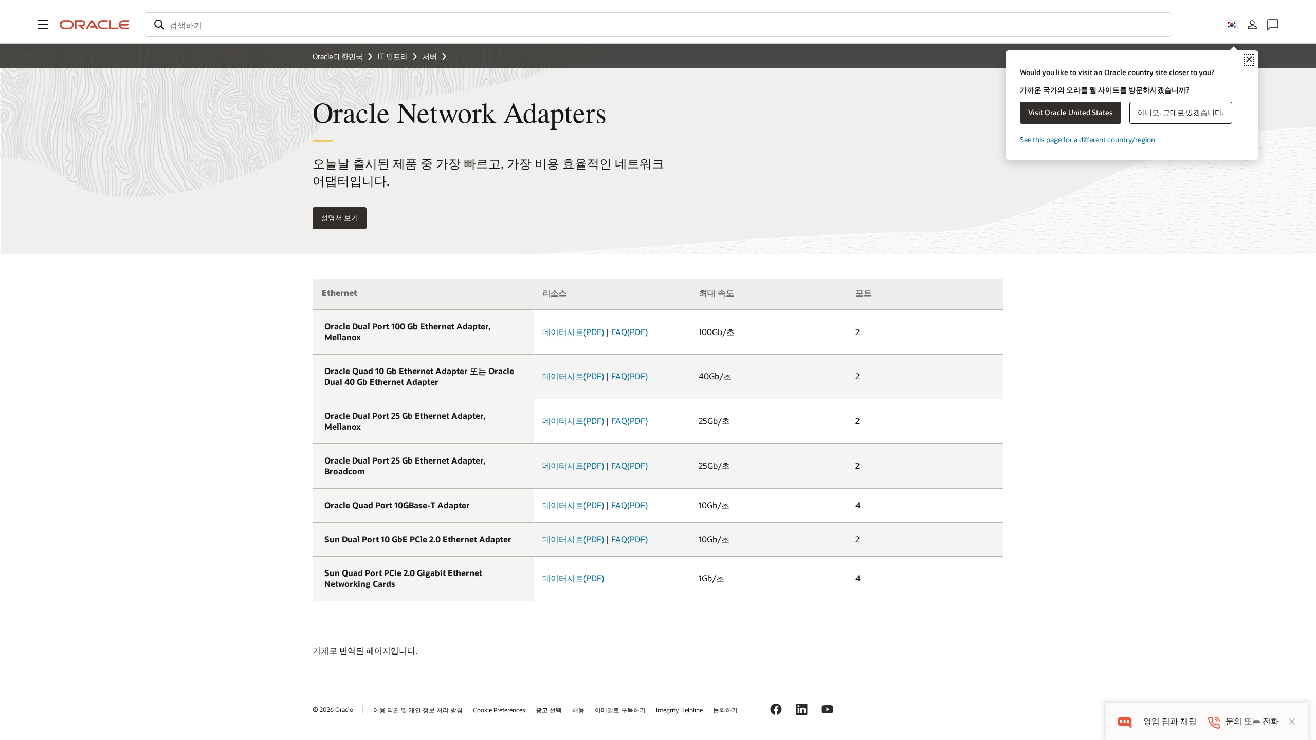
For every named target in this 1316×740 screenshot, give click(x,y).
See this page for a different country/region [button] (1087, 139)
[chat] (1124, 721)
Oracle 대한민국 (338, 56)
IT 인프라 (393, 56)
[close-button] (1292, 721)
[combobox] (658, 24)
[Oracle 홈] (95, 24)
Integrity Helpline (679, 710)
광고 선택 (549, 710)
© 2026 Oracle (333, 709)
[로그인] (1252, 24)
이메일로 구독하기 (620, 710)
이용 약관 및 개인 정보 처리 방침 (418, 710)
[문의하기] (1273, 24)
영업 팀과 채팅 (1170, 721)
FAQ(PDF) (629, 331)
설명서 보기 (339, 218)
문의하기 (725, 710)
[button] (43, 24)
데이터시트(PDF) (573, 331)
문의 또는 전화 (1252, 721)
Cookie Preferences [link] (499, 710)
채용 (578, 710)
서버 (430, 56)
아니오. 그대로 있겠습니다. (1181, 112)
